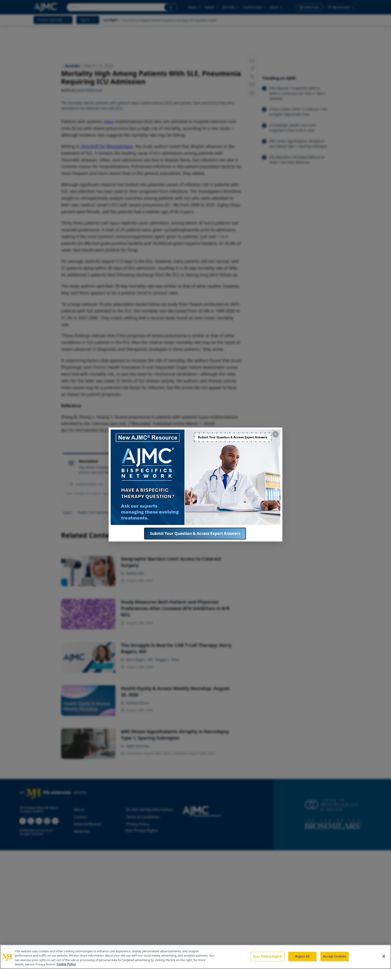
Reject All (302, 956)
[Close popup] (275, 434)
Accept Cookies (334, 956)
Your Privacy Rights (267, 956)
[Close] (384, 956)
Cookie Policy (66, 964)
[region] (195, 957)
